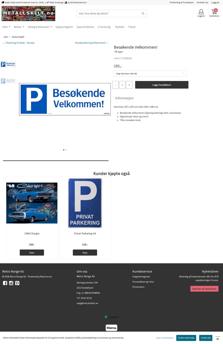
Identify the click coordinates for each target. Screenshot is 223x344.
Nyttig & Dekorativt (39, 27)
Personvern (138, 286)
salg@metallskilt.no (87, 303)
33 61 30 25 (86, 297)
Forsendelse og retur (143, 281)
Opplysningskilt (64, 27)
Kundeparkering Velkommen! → (91, 42)
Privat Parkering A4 (85, 233)
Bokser (18, 27)
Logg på (215, 2)
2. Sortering (104, 27)
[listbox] (150, 73)
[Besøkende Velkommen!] (65, 99)
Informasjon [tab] (124, 98)
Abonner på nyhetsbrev (204, 288)
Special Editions (85, 27)
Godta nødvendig (186, 338)
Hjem (6, 37)
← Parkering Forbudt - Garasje (18, 42)
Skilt (5, 27)
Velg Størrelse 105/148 (126, 73)
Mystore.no (46, 276)
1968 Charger (31, 233)
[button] (63, 149)
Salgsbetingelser (141, 276)
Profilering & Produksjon (182, 2)
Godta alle (206, 338)
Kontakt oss (202, 2)
